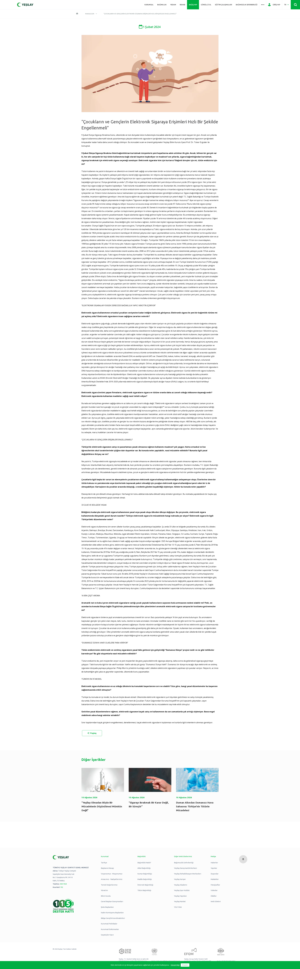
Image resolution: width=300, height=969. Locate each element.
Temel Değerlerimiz (109, 885)
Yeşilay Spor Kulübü (181, 890)
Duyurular (214, 874)
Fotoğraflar (215, 885)
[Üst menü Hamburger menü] (262, 4)
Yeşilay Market (180, 901)
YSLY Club (178, 907)
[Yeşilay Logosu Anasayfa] (25, 5)
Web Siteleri (216, 901)
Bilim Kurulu (106, 896)
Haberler (214, 863)
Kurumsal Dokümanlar (110, 929)
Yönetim (104, 890)
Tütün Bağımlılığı (144, 890)
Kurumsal (149, 5)
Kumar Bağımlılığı (144, 874)
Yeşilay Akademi (180, 885)
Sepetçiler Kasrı (107, 935)
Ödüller (214, 896)
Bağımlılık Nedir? (144, 863)
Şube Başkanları (107, 907)
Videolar (214, 890)
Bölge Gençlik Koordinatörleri (113, 918)
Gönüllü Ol (206, 5)
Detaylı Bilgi (175, 965)
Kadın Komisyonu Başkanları (112, 913)
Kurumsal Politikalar (109, 924)
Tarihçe (104, 863)
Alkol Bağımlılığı (144, 868)
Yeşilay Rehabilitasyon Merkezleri (187, 874)
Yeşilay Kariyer (180, 879)
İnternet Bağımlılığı (145, 885)
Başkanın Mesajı (107, 868)
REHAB (182, 5)
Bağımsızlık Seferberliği (246, 5)
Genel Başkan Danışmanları (112, 901)
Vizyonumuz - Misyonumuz (111, 874)
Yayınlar (214, 868)
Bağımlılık (162, 5)
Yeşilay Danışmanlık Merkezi (185, 868)
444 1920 (63, 884)
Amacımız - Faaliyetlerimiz (111, 879)
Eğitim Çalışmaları (223, 5)
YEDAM (173, 5)
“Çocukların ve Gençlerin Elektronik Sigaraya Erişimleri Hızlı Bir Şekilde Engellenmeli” (140, 14)
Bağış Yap (193, 5)
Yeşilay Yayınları (180, 896)
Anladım (185, 965)
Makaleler (89, 14)
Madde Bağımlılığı (144, 879)
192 (61, 887)
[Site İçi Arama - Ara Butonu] (295, 4)
